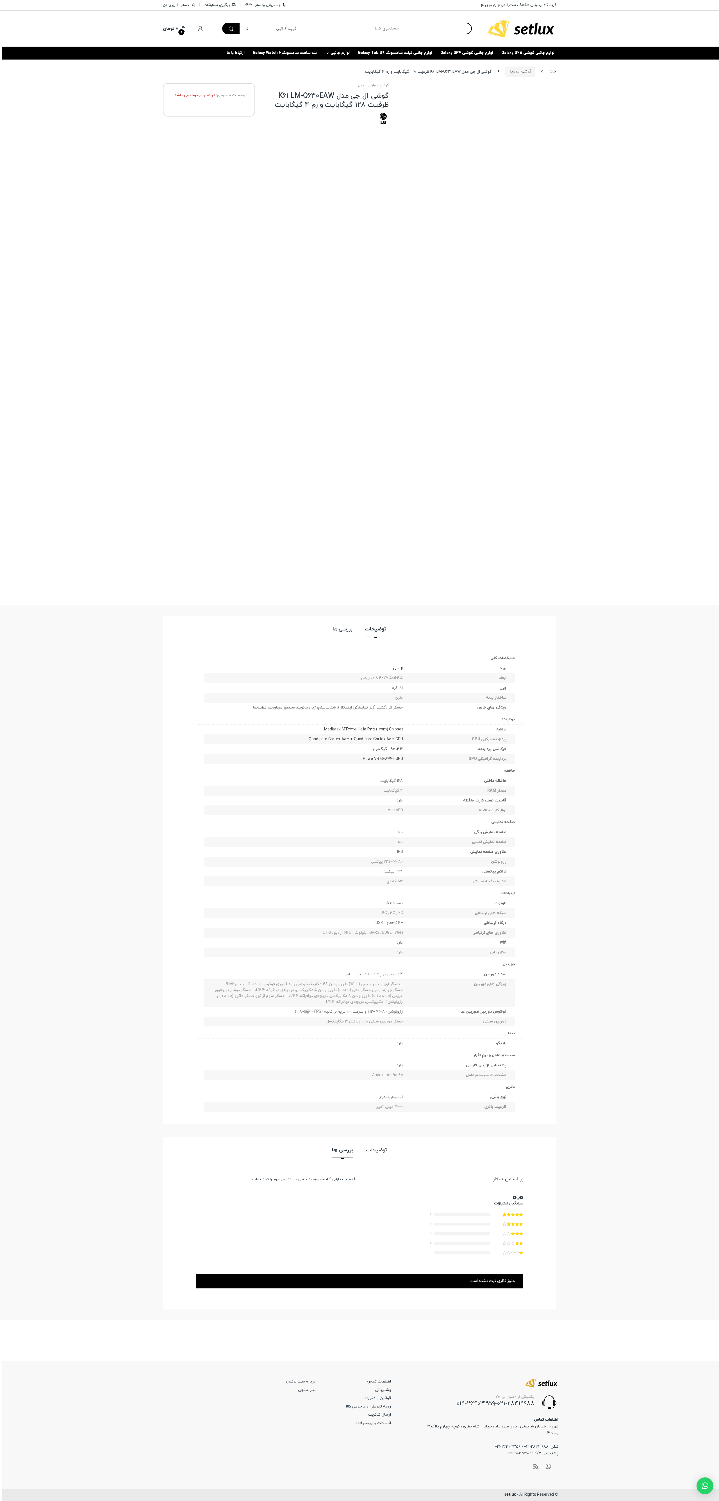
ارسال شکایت (379, 1414)
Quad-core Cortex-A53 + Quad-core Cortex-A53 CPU (356, 739)
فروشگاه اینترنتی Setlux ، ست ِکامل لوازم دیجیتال (518, 5)
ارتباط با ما (236, 53)
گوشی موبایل (520, 71)
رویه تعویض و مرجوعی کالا (368, 1406)
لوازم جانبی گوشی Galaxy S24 (466, 53)
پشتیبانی (383, 1390)
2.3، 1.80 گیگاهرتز (387, 749)
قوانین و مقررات (377, 1398)
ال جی (398, 668)
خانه (552, 71)
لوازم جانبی (340, 53)
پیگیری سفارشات (216, 5)
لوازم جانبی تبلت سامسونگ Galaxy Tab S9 (395, 53)
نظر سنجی (307, 1390)
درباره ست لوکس (301, 1381)
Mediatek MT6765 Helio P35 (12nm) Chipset (363, 729)
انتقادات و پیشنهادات (372, 1423)
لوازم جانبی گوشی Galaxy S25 (527, 53)
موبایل (362, 85)
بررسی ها (342, 630)
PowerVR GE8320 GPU (383, 759)
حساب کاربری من (176, 5)
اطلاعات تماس (379, 1381)
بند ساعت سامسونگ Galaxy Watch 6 (285, 53)
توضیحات (375, 630)
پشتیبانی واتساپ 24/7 (262, 5)
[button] (705, 1485)
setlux (510, 1494)
